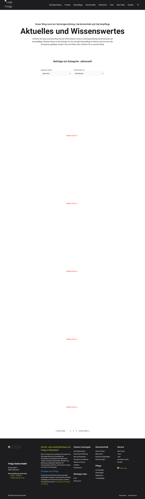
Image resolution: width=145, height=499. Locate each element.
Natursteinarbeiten (80, 456)
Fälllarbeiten (99, 475)
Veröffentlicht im (79, 70)
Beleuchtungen (100, 459)
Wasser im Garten (79, 462)
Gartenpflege (78, 5)
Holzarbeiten (78, 467)
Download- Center (123, 459)
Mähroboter (99, 454)
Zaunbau (76, 465)
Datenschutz (132, 495)
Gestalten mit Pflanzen (81, 459)
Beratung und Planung (81, 454)
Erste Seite (61, 431)
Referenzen (103, 5)
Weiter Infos (71, 136)
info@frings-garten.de (17, 478)
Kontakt (130, 5)
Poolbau (67, 5)
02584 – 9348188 (15, 475)
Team (119, 454)
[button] (138, 4)
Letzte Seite (83, 431)
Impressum (122, 495)
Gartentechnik (90, 5)
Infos (112, 5)
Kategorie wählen (46, 70)
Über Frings (121, 5)
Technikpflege (99, 478)
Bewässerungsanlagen (102, 456)
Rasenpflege (99, 472)
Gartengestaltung (55, 5)
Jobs (119, 456)
